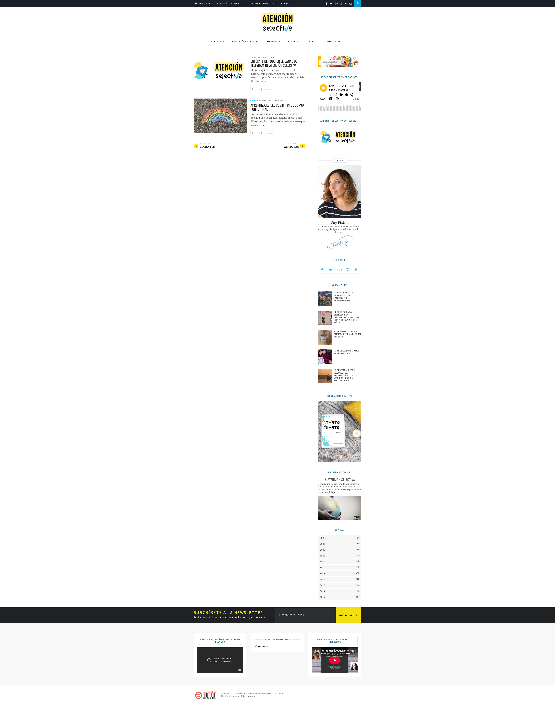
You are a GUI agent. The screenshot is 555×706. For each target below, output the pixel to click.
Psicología (273, 41)
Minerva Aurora (248, 696)
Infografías (333, 41)
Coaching (294, 41)
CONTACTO (287, 3)
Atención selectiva (245, 693)
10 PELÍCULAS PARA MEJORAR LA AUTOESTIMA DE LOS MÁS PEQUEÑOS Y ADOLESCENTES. (345, 375)
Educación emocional (245, 41)
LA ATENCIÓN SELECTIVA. (339, 479)
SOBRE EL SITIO (239, 3)
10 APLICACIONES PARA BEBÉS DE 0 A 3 (346, 352)
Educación (217, 41)
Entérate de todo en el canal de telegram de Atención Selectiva (273, 63)
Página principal (203, 3)
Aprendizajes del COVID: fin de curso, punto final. (277, 107)
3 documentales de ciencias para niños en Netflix (347, 334)
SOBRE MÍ (222, 3)
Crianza (312, 41)
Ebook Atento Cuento (264, 3)
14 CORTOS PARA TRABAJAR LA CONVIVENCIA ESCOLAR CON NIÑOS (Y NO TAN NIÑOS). (347, 317)
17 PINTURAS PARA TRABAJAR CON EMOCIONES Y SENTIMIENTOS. (344, 296)
